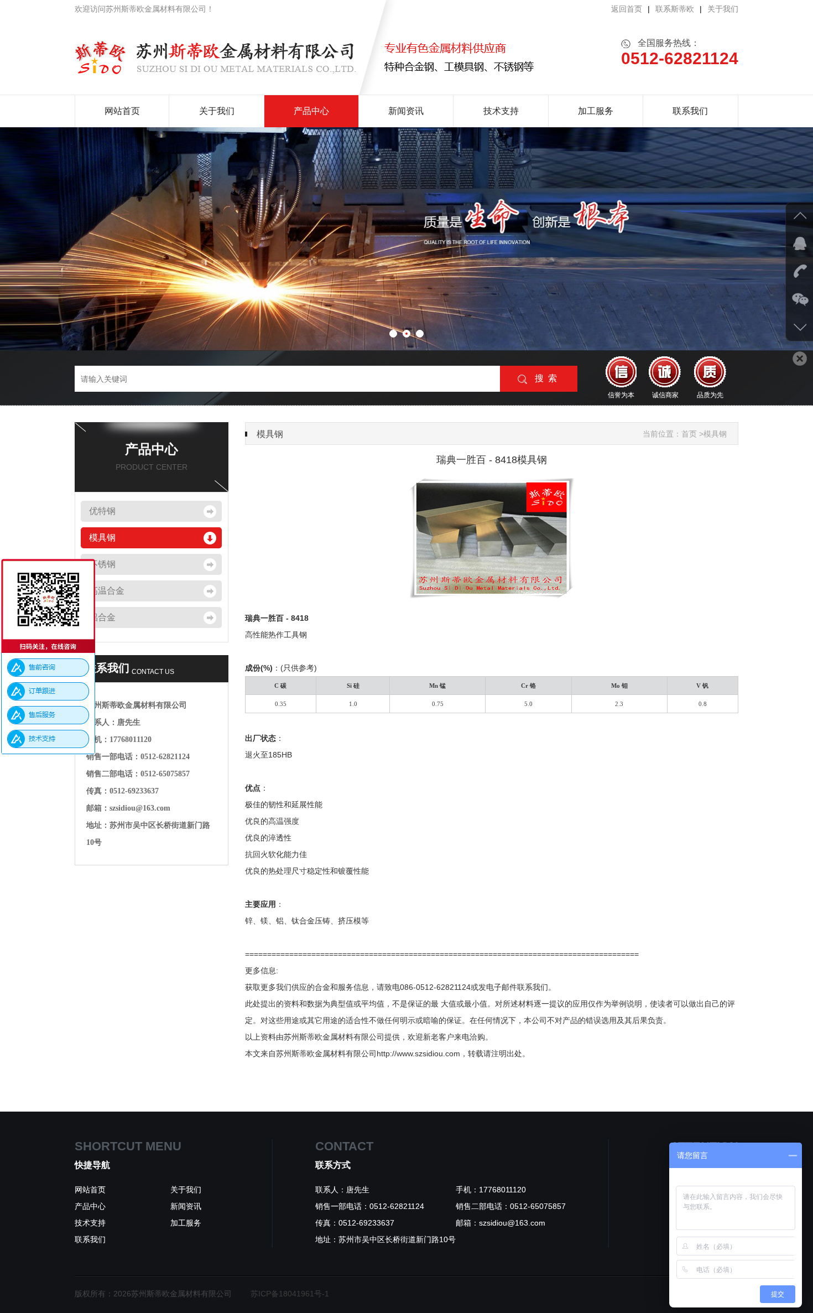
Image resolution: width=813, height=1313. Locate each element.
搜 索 (545, 378)
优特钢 (102, 511)
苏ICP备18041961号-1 (290, 1293)
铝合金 (102, 617)
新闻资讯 (406, 111)
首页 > (692, 433)
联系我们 (690, 111)
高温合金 (106, 590)
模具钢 (102, 537)
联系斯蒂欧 (674, 8)
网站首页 (122, 111)
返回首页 (626, 8)
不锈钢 (102, 564)
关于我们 (722, 8)
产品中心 (311, 111)
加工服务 (595, 111)
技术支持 (501, 111)
